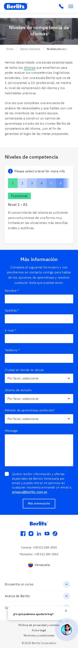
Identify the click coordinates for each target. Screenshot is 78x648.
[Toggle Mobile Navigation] (70, 6)
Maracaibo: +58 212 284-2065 (39, 554)
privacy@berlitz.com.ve (29, 492)
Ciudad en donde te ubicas (24, 370)
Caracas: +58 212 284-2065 (39, 547)
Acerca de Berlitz (17, 596)
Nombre (12, 291)
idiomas (29, 67)
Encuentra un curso (19, 584)
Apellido (12, 310)
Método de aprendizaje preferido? (30, 410)
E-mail (10, 330)
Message (11, 431)
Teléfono (12, 350)
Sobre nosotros (30, 49)
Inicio (10, 49)
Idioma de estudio (18, 390)
